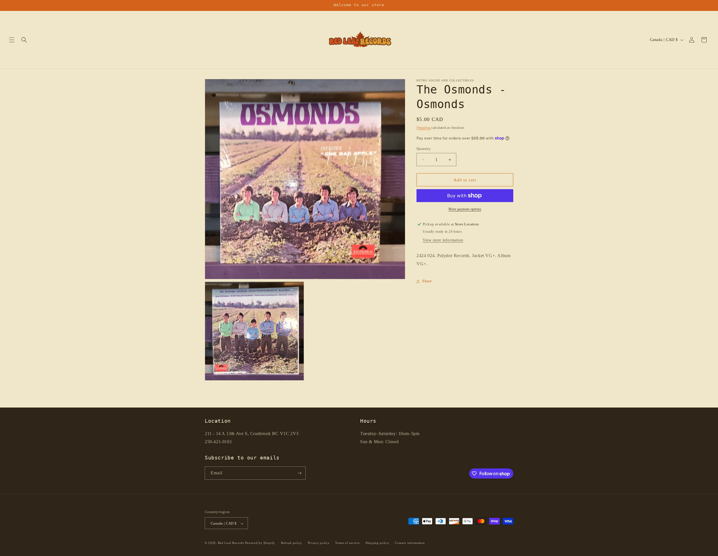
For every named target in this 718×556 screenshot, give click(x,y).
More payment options (464, 209)
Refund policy (291, 542)
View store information (443, 240)
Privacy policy (319, 542)
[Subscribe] (299, 473)
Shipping (423, 128)
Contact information (410, 542)
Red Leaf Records (231, 543)
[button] (12, 40)
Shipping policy (377, 542)
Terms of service (347, 542)
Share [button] (427, 281)
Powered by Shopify (260, 543)
